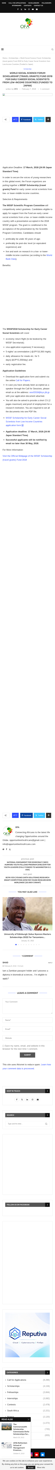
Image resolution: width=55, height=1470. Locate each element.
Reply (50, 962)
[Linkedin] (25, 9)
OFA (16, 89)
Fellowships (46, 3)
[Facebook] (17, 9)
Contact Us (38, 5)
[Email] (37, 9)
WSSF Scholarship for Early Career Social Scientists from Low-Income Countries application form (26, 422)
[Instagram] (29, 9)
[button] (5, 921)
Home (4, 3)
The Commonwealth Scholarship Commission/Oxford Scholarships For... (21, 1429)
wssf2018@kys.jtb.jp (39, 392)
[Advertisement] (28, 36)
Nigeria (28, 1417)
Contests (27, 5)
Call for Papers (23, 380)
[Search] (52, 49)
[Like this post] (16, 119)
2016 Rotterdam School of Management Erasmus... (20, 1446)
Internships (16, 5)
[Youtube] (33, 9)
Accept (30, 1467)
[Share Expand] (48, 119)
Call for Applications (17, 3)
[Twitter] (21, 9)
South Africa (28, 1410)
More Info (41, 1467)
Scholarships (33, 3)
